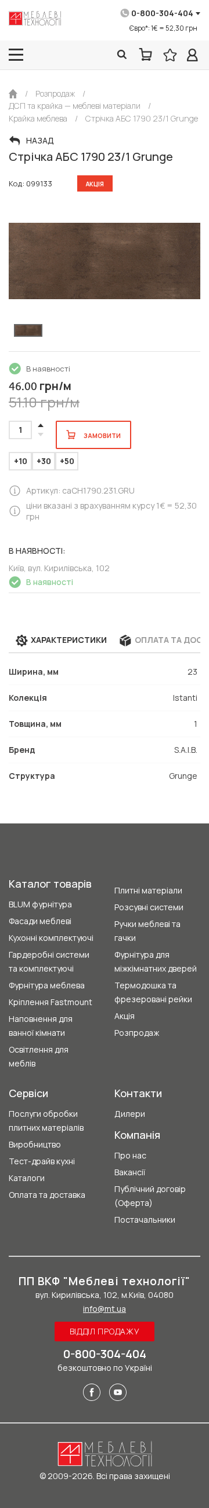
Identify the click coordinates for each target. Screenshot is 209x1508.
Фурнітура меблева (47, 985)
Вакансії (129, 1172)
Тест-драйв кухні (42, 1161)
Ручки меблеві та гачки (147, 930)
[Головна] (13, 93)
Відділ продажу (105, 1331)
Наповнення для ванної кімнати (41, 1025)
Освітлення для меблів (39, 1056)
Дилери (129, 1113)
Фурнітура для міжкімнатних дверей (155, 961)
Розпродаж (136, 1032)
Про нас (130, 1155)
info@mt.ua (104, 1308)
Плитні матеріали (148, 890)
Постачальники (144, 1219)
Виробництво (35, 1144)
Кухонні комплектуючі (51, 937)
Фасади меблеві (40, 920)
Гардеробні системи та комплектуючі (49, 961)
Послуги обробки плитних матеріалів (46, 1120)
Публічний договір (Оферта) (150, 1195)
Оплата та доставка (47, 1194)
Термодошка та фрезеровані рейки (153, 992)
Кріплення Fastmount (50, 1001)
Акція (124, 1015)
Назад (40, 141)
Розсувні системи (148, 907)
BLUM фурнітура (40, 904)
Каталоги (27, 1177)
